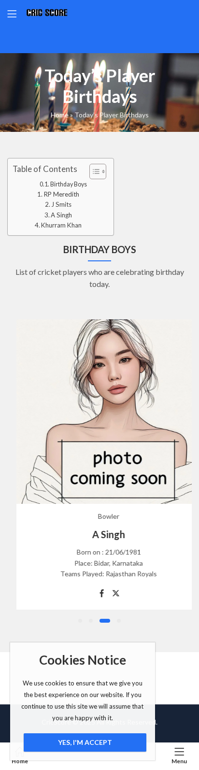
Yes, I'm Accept (85, 742)
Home (60, 115)
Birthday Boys (68, 184)
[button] (80, 620)
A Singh (61, 215)
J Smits (61, 204)
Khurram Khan (61, 225)
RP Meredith (61, 194)
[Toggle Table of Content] (93, 171)
